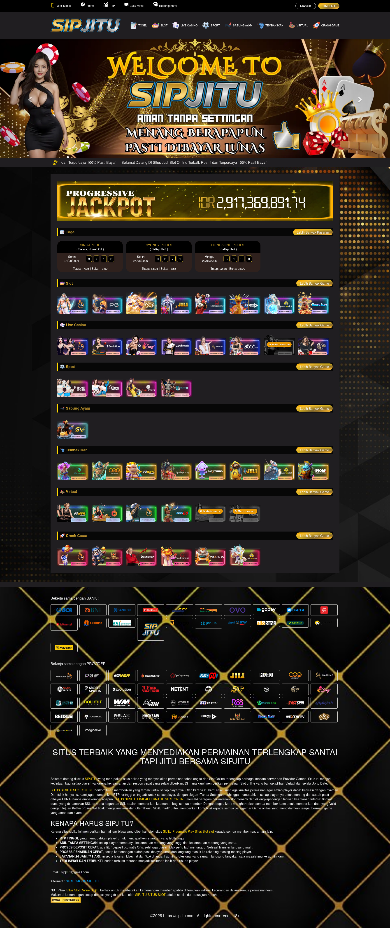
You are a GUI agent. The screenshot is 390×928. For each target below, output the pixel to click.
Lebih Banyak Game (314, 283)
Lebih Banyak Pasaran (313, 232)
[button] (29, 98)
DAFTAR (329, 6)
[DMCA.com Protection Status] (66, 899)
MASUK (305, 6)
